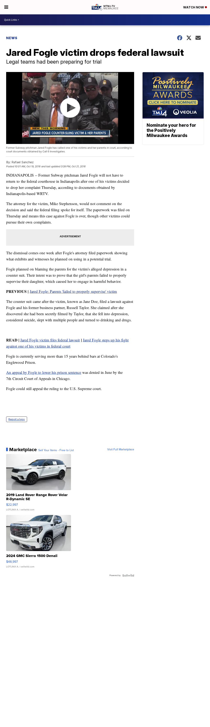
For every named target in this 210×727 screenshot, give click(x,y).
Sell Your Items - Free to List (56, 450)
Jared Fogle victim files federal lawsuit (50, 339)
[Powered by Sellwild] (128, 575)
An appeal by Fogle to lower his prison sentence (43, 372)
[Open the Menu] (6, 7)
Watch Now (194, 7)
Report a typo (16, 419)
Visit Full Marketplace (120, 449)
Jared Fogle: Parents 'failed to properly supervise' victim (73, 291)
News (11, 38)
